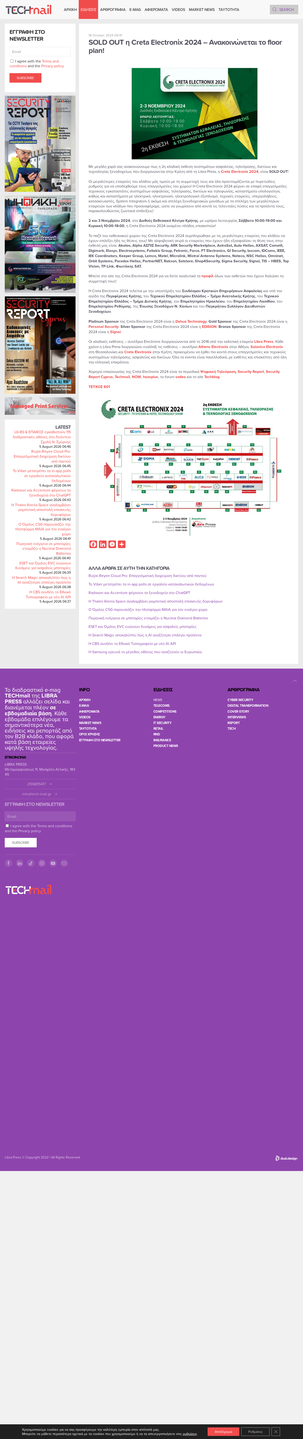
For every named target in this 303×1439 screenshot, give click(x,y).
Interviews (236, 717)
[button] (295, 681)
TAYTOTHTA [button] (228, 9)
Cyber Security (240, 699)
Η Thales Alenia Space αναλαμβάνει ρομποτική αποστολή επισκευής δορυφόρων (41, 509)
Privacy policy (52, 65)
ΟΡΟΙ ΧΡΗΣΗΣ (89, 734)
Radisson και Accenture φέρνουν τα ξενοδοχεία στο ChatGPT (41, 492)
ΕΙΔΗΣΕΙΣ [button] (88, 9)
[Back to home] (28, 9)
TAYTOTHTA (88, 728)
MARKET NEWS (202, 9)
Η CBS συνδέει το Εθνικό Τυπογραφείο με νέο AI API (48, 594)
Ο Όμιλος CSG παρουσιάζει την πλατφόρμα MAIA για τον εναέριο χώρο (43, 529)
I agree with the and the (36, 64)
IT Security (162, 722)
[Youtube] (53, 863)
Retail (158, 728)
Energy (159, 717)
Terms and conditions (54, 825)
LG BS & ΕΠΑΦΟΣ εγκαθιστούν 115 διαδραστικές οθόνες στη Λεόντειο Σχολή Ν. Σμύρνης (42, 436)
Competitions (164, 711)
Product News (165, 745)
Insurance (162, 740)
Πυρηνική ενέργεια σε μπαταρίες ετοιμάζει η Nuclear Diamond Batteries (43, 548)
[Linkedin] (19, 863)
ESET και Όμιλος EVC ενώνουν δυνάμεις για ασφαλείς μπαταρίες (43, 565)
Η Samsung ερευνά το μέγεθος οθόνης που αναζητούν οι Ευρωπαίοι (145, 651)
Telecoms (161, 705)
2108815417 (36, 784)
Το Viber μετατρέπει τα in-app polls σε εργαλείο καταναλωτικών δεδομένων (42, 475)
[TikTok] (31, 863)
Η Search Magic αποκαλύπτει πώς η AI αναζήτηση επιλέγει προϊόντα (41, 580)
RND (156, 734)
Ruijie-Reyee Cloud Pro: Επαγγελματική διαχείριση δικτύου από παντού (42, 456)
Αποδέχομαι (223, 1431)
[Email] (64, 863)
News (157, 699)
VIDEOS (178, 9)
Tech (231, 728)
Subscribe (25, 78)
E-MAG (135, 9)
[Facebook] (8, 863)
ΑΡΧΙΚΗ (70, 9)
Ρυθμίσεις (255, 1431)
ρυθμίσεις (190, 1434)
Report (233, 722)
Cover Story (238, 711)
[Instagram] (42, 863)
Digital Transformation (247, 705)
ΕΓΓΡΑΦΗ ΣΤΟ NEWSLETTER (99, 740)
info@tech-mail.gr (36, 793)
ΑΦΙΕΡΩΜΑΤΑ (156, 9)
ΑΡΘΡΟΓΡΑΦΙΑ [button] (113, 9)
